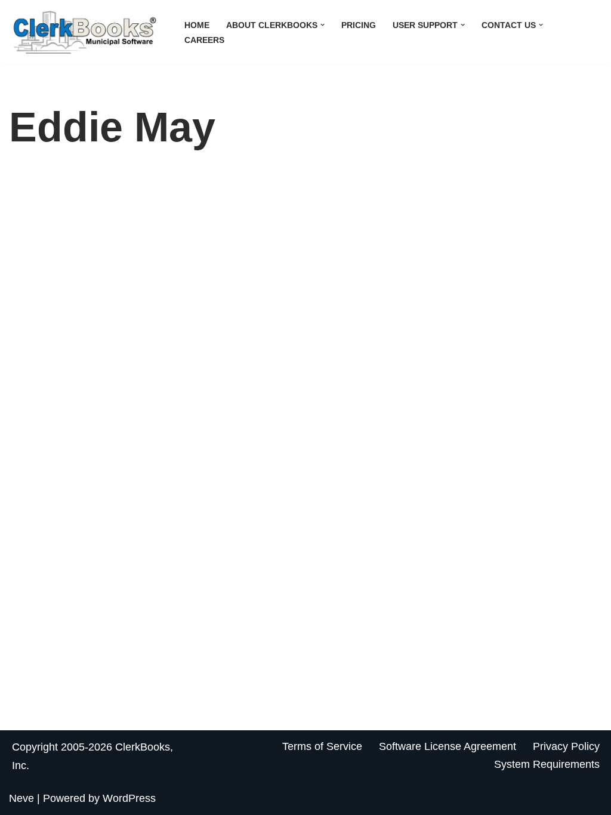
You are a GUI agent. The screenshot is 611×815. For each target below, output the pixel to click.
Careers (204, 40)
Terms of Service (322, 746)
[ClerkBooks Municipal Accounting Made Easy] (86, 32)
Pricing (358, 25)
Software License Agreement (447, 746)
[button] (322, 25)
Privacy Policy (566, 746)
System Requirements (547, 764)
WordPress (129, 798)
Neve (21, 798)
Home (196, 25)
